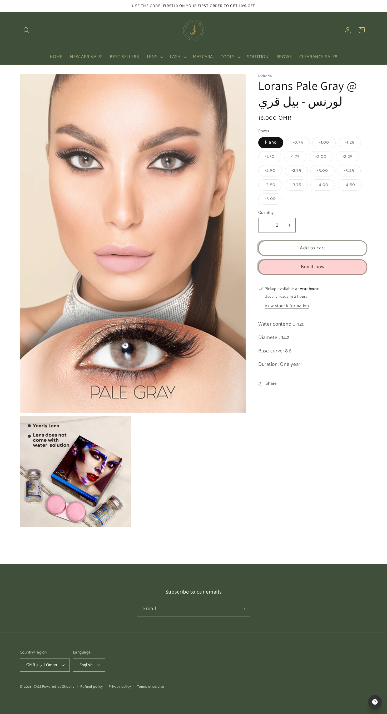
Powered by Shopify (58, 687)
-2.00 (324, 158)
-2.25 (351, 158)
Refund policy (91, 687)
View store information (287, 306)
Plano (271, 142)
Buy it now (313, 267)
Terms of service (150, 687)
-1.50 (273, 158)
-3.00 (326, 171)
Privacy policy (120, 687)
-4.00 (326, 186)
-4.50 (353, 186)
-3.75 (299, 186)
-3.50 (273, 186)
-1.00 (327, 143)
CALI (37, 687)
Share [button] (271, 383)
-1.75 (298, 158)
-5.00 (273, 200)
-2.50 (273, 171)
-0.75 (301, 143)
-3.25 (352, 171)
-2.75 (299, 171)
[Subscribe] (243, 609)
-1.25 (353, 143)
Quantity (266, 213)
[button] (27, 30)
